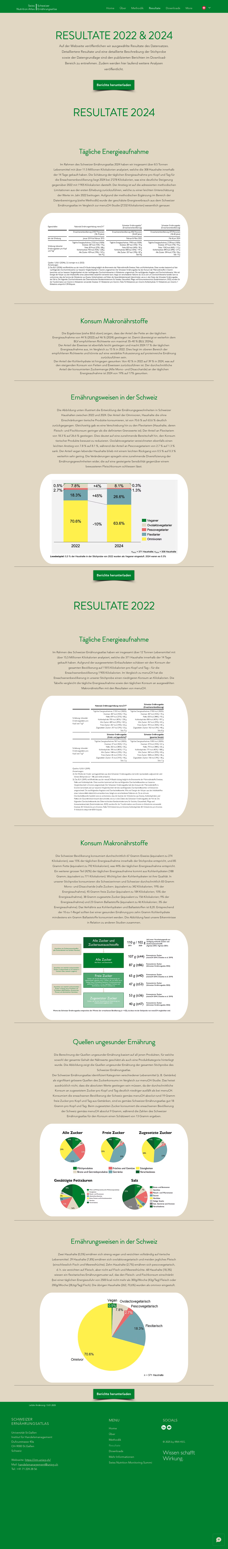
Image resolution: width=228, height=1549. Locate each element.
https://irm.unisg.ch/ (38, 1460)
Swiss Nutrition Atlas (26, 7)
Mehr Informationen (121, 1456)
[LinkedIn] (163, 1427)
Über (112, 1434)
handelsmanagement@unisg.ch (38, 1464)
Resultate (114, 1445)
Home (113, 1428)
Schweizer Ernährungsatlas (47, 7)
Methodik (115, 1439)
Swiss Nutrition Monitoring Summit (125, 1462)
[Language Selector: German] (206, 8)
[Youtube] (169, 1427)
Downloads (116, 1451)
